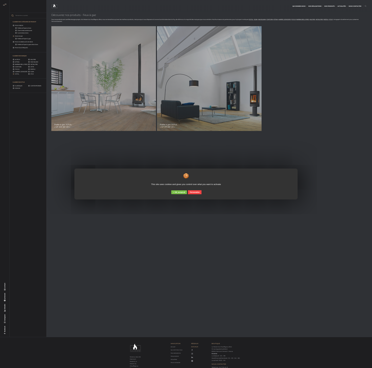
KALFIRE (312, 19)
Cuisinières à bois (22, 33)
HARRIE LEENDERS (284, 19)
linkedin (5, 306)
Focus (17, 69)
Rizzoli (32, 69)
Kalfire (33, 59)
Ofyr (32, 67)
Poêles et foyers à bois (24, 28)
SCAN (255, 19)
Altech (17, 59)
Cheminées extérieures (24, 30)
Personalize (195, 192)
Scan (32, 71)
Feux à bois (19, 25)
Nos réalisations (314, 6)
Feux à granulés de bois (24, 42)
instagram (5, 317)
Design (17, 88)
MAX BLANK (262, 19)
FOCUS (293, 19)
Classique (18, 86)
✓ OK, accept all (179, 192)
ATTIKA (275, 19)
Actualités (342, 6)
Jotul (17, 74)
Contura (18, 67)
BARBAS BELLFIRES (302, 19)
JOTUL (251, 19)
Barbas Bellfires (21, 64)
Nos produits (329, 6)
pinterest (5, 296)
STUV (330, 19)
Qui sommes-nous (298, 6)
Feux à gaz (19, 36)
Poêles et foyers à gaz (24, 38)
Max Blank (34, 62)
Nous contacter (355, 6)
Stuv (32, 74)
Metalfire (34, 64)
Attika (17, 62)
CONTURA (269, 19)
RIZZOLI (326, 19)
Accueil (173, 347)
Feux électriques (21, 47)
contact (5, 285)
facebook (5, 329)
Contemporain (35, 86)
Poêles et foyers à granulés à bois (27, 44)
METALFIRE (319, 19)
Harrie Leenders (21, 71)
